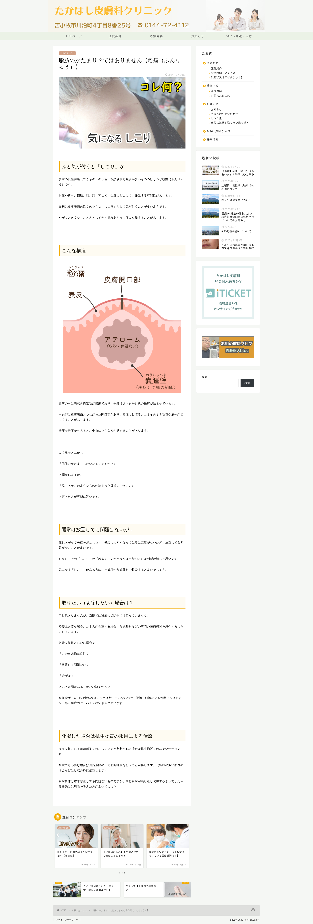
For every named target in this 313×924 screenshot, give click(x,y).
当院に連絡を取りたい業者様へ (230, 122)
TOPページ (74, 36)
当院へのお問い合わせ (224, 113)
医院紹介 (115, 36)
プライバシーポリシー (67, 920)
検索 (205, 377)
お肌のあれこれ (67, 53)
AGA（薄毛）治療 (239, 36)
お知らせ (197, 36)
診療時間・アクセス (223, 73)
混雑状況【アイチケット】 (227, 77)
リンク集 (216, 118)
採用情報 (212, 139)
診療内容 (156, 36)
